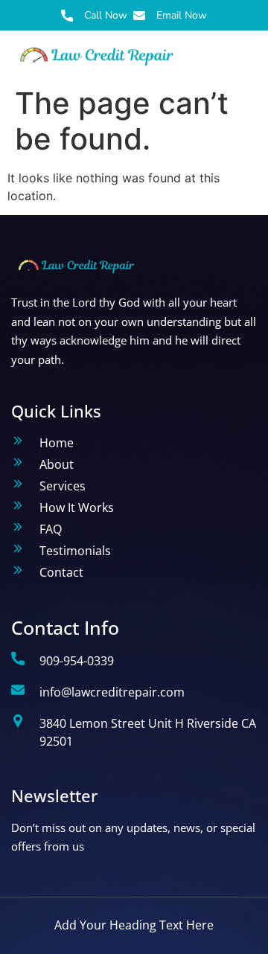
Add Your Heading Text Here (134, 925)
